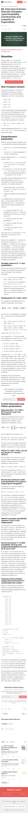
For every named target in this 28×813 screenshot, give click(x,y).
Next (23, 713)
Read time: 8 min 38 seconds (8, 775)
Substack (7, 810)
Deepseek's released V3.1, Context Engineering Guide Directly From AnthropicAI (9, 751)
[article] (14, 751)
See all (4, 782)
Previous (6, 713)
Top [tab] (3, 741)
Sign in (25, 2)
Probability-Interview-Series (9, 6)
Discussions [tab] (12, 741)
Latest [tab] (6, 741)
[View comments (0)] (6, 29)
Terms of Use (21, 700)
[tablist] (7, 723)
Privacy (14, 801)
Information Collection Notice (15, 701)
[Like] (2, 29)
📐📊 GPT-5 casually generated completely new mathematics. (9, 747)
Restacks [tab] (11, 723)
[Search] (25, 741)
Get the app (21, 806)
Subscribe (19, 2)
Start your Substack (10, 806)
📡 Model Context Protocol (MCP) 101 (9, 772)
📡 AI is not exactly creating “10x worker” (9, 760)
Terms (18, 801)
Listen (24, 25)
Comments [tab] (4, 723)
